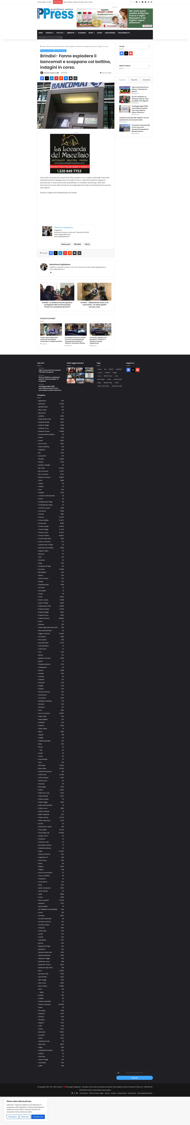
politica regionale (43, 814)
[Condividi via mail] (71, 78)
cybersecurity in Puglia (45, 544)
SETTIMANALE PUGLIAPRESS (47, 909)
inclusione (41, 682)
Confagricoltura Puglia (45, 502)
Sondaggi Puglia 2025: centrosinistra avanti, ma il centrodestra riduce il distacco (140, 109)
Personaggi (41, 787)
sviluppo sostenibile (44, 1001)
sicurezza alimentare (44, 918)
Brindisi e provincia (52, 46)
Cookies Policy (121, 1093)
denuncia (41, 554)
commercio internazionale (46, 495)
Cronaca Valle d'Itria (44, 538)
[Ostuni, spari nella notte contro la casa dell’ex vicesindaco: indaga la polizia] (51, 329)
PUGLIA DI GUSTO (44, 854)
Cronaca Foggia (43, 529)
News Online (42, 768)
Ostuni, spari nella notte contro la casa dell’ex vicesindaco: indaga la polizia (51, 339)
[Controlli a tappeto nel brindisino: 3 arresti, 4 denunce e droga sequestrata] (100, 329)
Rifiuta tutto (25, 1117)
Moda (40, 744)
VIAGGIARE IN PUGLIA (45, 1050)
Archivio (107, 1093)
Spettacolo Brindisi (44, 955)
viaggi (40, 1047)
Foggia (115, 372)
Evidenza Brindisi (43, 609)
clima (40, 489)
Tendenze (41, 1013)
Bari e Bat (41, 468)
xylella (40, 1065)
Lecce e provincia (44, 713)
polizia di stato (118, 379)
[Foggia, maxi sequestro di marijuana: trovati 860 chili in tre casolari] (89, 370)
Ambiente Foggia (43, 425)
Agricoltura (41, 404)
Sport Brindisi (42, 977)
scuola (40, 897)
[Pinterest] (56, 78)
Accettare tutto (38, 1117)
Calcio (40, 480)
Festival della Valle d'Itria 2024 (48, 627)
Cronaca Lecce (43, 532)
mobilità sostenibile (44, 741)
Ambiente (70, 33)
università (41, 1035)
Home (40, 33)
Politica (60, 33)
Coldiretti (41, 492)
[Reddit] (61, 78)
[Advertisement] (75, 210)
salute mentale (43, 891)
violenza (41, 1053)
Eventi (99, 33)
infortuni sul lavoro (44, 692)
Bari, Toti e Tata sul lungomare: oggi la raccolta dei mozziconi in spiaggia (86, 2)
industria (41, 689)
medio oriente (42, 728)
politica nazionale (43, 811)
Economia (82, 33)
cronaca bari (42, 523)
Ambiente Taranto (44, 431)
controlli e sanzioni (44, 508)
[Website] (51, 272)
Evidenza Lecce (43, 615)
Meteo (40, 731)
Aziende (40, 462)
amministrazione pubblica (46, 434)
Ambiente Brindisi (43, 422)
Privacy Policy (132, 1093)
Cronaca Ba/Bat (43, 520)
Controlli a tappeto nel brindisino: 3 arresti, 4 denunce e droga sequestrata (98, 340)
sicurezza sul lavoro (44, 921)
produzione (41, 839)
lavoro (40, 710)
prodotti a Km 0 (43, 836)
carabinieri (119, 369)
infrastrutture (42, 695)
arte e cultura (42, 443)
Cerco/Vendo (110, 33)
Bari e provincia (43, 471)
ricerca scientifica (44, 875)
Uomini (40, 1038)
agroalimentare (43, 407)
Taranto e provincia (44, 1004)
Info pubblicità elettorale (144, 1093)
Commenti (146, 80)
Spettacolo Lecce (44, 961)
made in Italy (42, 716)
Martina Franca (108, 376)
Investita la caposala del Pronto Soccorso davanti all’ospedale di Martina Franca (141, 128)
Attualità (41, 459)
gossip (40, 661)
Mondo (40, 747)
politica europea (43, 799)
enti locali (41, 587)
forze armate (42, 639)
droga (40, 563)
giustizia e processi (44, 658)
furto (88, 244)
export (40, 621)
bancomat (66, 244)
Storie (40, 989)
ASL (39, 453)
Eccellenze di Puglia (44, 566)
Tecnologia (41, 1010)
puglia (99, 382)
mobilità (40, 738)
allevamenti (42, 413)
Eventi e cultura (43, 600)
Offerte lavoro (42, 780)
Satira (42, 992)
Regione (40, 866)
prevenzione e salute (45, 826)
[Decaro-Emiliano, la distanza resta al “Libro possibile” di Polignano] (124, 99)
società (40, 937)
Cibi (41, 750)
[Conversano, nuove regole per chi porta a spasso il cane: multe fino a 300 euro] (89, 375)
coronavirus (42, 511)
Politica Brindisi (43, 796)
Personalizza (12, 1117)
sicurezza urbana (43, 925)
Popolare (122, 80)
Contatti (113, 1093)
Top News (41, 1020)
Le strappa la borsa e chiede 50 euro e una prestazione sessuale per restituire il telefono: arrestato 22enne (75, 340)
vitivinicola (41, 1056)
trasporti (41, 1023)
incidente (41, 679)
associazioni (42, 456)
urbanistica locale (43, 1041)
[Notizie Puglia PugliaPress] (55, 13)
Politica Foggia (43, 802)
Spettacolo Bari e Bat (45, 952)
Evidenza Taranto (43, 618)
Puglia (40, 851)
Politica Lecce (42, 808)
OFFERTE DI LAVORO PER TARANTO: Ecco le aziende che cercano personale (134, 119)
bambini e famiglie (44, 465)
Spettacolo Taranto (44, 964)
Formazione (42, 636)
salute (40, 885)
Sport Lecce (42, 983)
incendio (41, 673)
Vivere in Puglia (43, 1059)
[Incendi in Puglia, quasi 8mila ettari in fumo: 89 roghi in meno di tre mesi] (89, 381)
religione (41, 869)
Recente (134, 80)
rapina (40, 863)
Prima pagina (42, 830)
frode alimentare (43, 646)
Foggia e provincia (44, 633)
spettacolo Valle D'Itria (45, 967)
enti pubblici (42, 590)
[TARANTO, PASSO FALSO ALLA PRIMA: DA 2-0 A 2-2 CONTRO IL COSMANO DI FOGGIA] (71, 370)
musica (40, 756)
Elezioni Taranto (43, 578)
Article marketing (43, 446)
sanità (40, 894)
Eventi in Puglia (43, 603)
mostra (40, 753)
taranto (117, 382)
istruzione (41, 707)
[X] (47, 78)
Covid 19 (41, 514)
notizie (109, 379)
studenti (40, 995)
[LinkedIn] (52, 78)
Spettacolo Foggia (44, 958)
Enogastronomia (43, 584)
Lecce (99, 376)
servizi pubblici (43, 906)
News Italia (41, 765)
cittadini (40, 486)
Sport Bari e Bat (43, 974)
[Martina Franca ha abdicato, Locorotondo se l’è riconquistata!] (80, 370)
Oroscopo (41, 784)
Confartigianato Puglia (45, 505)
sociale (40, 934)
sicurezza (41, 915)
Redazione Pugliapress (50, 73)
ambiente (41, 416)
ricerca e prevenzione (45, 872)
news (40, 762)
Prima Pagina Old (43, 833)
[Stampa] (75, 78)
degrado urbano (43, 551)
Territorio (41, 1016)
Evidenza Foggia (43, 612)
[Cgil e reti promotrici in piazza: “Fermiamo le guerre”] (124, 90)
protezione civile (43, 842)
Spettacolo (41, 949)
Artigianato (41, 449)
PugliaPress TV (124, 33)
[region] (26, 1109)
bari (105, 369)
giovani (40, 655)
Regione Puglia (108, 382)
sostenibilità (42, 940)
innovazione (42, 698)
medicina (41, 725)
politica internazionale (45, 805)
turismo (40, 1029)
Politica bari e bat (43, 793)
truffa (40, 1026)
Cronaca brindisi (60, 51)
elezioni (40, 575)
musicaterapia (42, 759)
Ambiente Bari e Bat (44, 419)
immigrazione (42, 667)
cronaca (100, 372)
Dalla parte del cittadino (45, 548)
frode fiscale (42, 649)
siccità (40, 912)
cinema (40, 483)
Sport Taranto (42, 986)
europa (40, 594)
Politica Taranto (43, 817)
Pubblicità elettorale (44, 848)
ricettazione (42, 879)
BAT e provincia (43, 474)
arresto (40, 440)
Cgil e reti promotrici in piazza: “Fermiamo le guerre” (140, 89)
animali (40, 437)
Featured (41, 624)
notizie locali (42, 774)
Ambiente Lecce (43, 428)
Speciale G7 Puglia (44, 946)
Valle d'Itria (41, 1044)
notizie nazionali (43, 777)
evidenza (107, 372)
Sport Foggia (42, 980)
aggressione (42, 400)
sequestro (41, 903)
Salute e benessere (44, 888)
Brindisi (78, 244)
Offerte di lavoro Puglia (96, 1093)
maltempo (41, 722)
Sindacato (41, 928)
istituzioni (41, 704)
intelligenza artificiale (45, 701)
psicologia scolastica (44, 845)
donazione (41, 560)
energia (40, 581)
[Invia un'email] (57, 73)
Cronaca (49, 33)
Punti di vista (42, 860)
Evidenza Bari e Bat (44, 606)
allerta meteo (42, 410)
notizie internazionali (44, 771)
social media (42, 931)
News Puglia (101, 379)
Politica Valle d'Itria (44, 820)
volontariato (42, 1062)
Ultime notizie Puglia (103, 386)
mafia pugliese (43, 719)
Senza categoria (43, 900)
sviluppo (41, 998)
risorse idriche (42, 882)
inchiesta (41, 676)
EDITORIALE (42, 572)
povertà (40, 823)
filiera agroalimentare (45, 630)
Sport (91, 33)
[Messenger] (66, 78)
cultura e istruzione (44, 541)
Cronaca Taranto (43, 535)
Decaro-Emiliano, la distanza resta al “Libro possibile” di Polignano (140, 99)
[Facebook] (42, 78)
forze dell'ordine (43, 643)
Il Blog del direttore (44, 664)
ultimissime (41, 1032)
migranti (40, 735)
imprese (40, 670)
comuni (40, 499)
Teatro (40, 1007)
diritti (39, 557)
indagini (40, 685)
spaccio (40, 943)
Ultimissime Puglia (117, 386)
